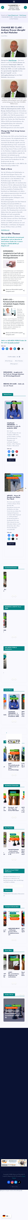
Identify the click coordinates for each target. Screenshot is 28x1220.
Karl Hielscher (19, 361)
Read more (11, 460)
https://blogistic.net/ (13, 15)
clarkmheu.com (5, 230)
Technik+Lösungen (12, 477)
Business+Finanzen (14, 795)
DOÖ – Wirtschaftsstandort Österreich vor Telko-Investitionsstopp (13, 767)
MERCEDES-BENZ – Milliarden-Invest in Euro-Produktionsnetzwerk (14, 931)
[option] (14, 706)
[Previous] (13, 596)
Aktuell (9, 403)
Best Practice (14, 836)
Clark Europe (22, 15)
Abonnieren (8, 890)
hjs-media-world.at (13, 342)
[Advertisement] (14, 1094)
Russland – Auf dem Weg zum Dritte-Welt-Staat (13, 809)
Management (14, 363)
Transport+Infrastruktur (14, 753)
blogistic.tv (14, 750)
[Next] (15, 596)
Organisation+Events (14, 959)
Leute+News (4, 36)
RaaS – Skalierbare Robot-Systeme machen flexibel (13, 1016)
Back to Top (15, 1186)
